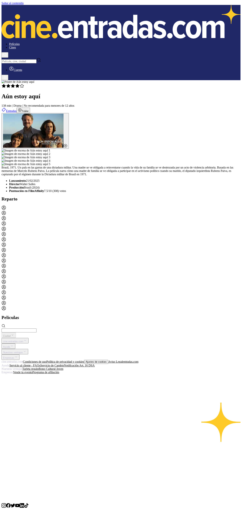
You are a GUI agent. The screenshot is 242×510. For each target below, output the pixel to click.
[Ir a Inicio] (121, 22)
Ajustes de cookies (96, 361)
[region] (121, 258)
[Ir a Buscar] (5, 55)
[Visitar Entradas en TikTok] (26, 506)
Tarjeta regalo (30, 368)
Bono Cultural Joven (51, 368)
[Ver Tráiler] (35, 131)
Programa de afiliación (45, 372)
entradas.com (130, 361)
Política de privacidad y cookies (65, 361)
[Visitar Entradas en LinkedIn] (22, 506)
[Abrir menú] (5, 77)
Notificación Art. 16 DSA (79, 365)
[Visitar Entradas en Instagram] (4, 506)
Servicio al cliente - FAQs (24, 365)
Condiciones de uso (34, 361)
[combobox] (19, 61)
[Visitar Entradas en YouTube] (17, 506)
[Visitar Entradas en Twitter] (13, 506)
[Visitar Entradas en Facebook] (8, 506)
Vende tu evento (22, 372)
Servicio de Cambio (52, 365)
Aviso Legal (115, 361)
